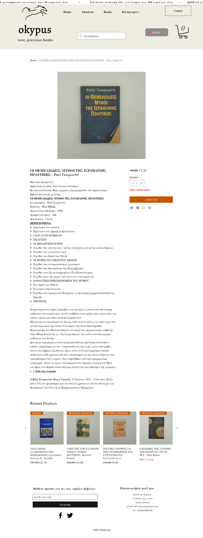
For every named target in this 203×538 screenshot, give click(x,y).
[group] (101, 438)
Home (33, 60)
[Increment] (141, 183)
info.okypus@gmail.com (146, 506)
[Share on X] (150, 208)
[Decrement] (132, 183)
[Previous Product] (26, 428)
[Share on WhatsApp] (144, 208)
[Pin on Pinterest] (138, 208)
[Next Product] (177, 428)
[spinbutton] (136, 183)
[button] (183, 32)
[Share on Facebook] (132, 208)
